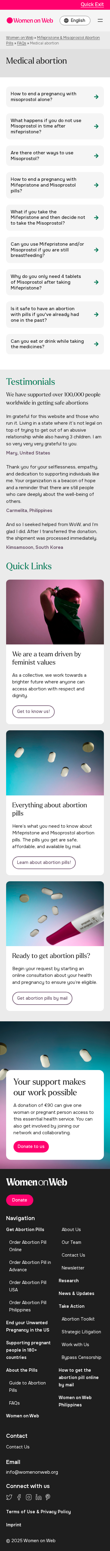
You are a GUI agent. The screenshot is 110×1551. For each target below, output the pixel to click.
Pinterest (48, 1497)
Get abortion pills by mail (42, 998)
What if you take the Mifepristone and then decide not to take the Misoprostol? (48, 217)
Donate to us (31, 1146)
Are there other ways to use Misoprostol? (42, 156)
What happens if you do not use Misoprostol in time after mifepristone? (46, 126)
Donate (19, 1200)
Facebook (19, 1497)
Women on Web (19, 37)
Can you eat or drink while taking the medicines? (47, 344)
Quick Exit (92, 4)
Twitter (9, 1497)
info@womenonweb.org (32, 1472)
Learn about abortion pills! (44, 862)
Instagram (29, 1497)
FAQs (21, 43)
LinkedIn (38, 1497)
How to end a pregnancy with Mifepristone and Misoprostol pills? (43, 185)
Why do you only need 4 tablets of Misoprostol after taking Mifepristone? (46, 282)
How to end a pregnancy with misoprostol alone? (43, 97)
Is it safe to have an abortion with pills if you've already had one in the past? (45, 314)
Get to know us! (33, 711)
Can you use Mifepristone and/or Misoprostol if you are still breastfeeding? (47, 250)
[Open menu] (100, 20)
